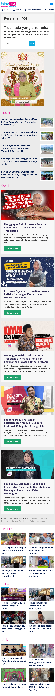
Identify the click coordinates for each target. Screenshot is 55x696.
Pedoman (5, 521)
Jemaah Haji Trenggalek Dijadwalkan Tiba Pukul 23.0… (40, 629)
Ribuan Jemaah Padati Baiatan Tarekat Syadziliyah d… (12, 573)
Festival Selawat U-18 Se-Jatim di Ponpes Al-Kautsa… (13, 606)
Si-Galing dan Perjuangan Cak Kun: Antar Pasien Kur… (13, 550)
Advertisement (43, 521)
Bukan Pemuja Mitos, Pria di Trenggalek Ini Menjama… (41, 573)
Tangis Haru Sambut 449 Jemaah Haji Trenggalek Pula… (13, 629)
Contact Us (16, 521)
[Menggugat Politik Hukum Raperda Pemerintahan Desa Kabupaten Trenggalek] (27, 205)
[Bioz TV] (8, 4)
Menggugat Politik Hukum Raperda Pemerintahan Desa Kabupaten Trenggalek (25, 227)
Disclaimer (33, 518)
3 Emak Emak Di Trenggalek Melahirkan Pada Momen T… (40, 662)
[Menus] (52, 3)
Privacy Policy (28, 521)
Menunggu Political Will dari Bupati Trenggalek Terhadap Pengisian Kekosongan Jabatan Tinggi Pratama (26, 358)
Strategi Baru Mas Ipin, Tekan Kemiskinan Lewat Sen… (13, 661)
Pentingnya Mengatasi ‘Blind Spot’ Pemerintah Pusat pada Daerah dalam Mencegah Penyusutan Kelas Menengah (27, 488)
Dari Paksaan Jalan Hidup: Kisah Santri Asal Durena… (41, 550)
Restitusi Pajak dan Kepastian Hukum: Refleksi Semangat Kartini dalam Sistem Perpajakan (27, 294)
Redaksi (43, 518)
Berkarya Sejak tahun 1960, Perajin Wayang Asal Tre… (39, 687)
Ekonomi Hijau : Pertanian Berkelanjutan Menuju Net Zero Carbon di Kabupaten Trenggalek (24, 423)
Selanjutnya (12, 248)
